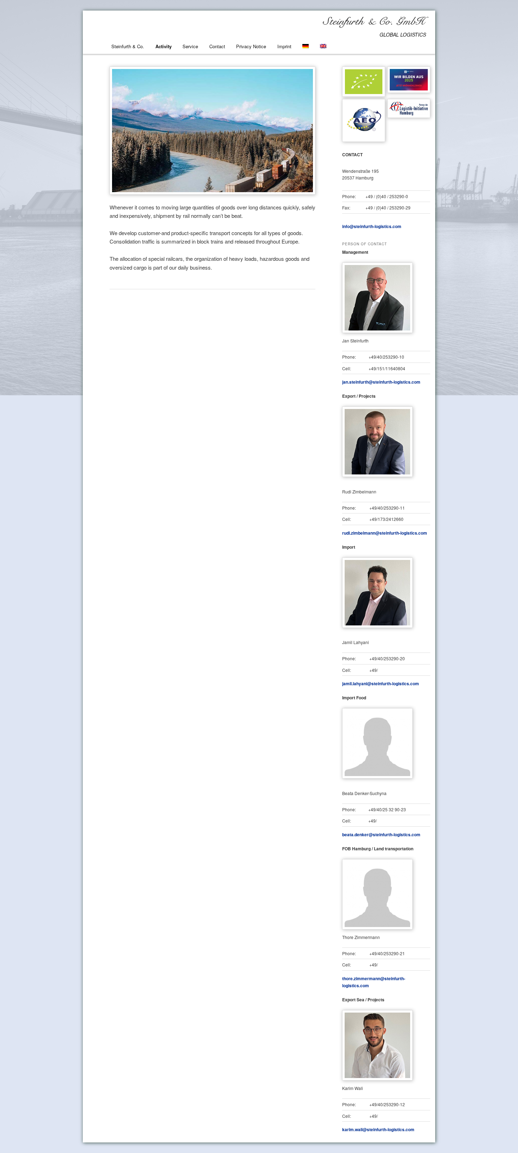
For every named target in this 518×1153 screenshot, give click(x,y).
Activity (163, 46)
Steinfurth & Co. (127, 46)
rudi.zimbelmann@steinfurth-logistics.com (384, 533)
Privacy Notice (251, 46)
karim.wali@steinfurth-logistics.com (378, 1129)
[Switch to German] (305, 46)
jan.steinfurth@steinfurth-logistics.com (381, 382)
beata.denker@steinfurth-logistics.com (381, 834)
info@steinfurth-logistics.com (371, 226)
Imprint (284, 46)
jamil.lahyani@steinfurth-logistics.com (380, 683)
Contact (217, 46)
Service (190, 46)
